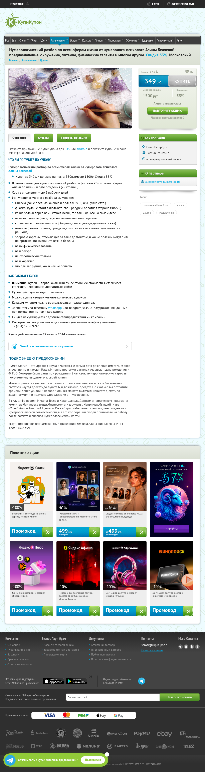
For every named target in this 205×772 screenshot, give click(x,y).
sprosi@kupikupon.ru (154, 645)
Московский (17, 3)
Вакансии (13, 654)
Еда (14, 40)
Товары (100, 40)
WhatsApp (55, 308)
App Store (53, 681)
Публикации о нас (18, 649)
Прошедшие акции (55, 654)
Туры (35, 40)
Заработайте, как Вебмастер (61, 649)
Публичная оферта (103, 654)
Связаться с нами (152, 650)
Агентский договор (103, 645)
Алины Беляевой (20, 171)
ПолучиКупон (165, 40)
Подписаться (93, 760)
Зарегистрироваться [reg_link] (183, 3)
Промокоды (116, 40)
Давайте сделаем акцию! (59, 645)
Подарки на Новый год (155, 205)
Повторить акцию (167, 111)
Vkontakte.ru (186, 646)
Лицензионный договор (106, 649)
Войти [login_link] (155, 3)
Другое (147, 212)
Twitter (192, 646)
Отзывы (43, 138)
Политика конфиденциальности (111, 659)
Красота (87, 40)
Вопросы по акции (74, 138)
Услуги (75, 40)
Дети (45, 40)
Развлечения (59, 40)
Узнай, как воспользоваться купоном (46, 346)
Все (7, 40)
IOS (67, 149)
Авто (180, 40)
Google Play (76, 681)
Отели (24, 40)
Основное (19, 138)
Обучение (133, 40)
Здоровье (148, 40)
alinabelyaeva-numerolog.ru (162, 182)
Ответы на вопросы (19, 664)
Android (82, 149)
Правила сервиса (18, 659)
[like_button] (187, 72)
